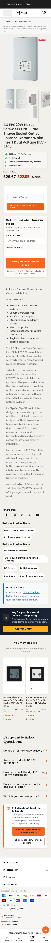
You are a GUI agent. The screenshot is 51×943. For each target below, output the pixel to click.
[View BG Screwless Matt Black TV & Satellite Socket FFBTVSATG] (14, 676)
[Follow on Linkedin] (22, 515)
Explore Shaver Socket (17, 537)
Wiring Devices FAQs (23, 594)
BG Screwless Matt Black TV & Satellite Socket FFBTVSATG (13, 700)
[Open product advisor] (45, 929)
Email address (13, 235)
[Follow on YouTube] (37, 515)
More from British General (19, 530)
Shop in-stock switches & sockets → (28, 841)
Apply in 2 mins (24, 628)
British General (28, 568)
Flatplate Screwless (31, 576)
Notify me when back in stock (26, 263)
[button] (25, 59)
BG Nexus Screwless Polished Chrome (21, 559)
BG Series (9, 568)
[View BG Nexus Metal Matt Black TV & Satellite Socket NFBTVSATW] (37, 676)
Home (7, 22)
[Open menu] (7, 13)
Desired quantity (14, 247)
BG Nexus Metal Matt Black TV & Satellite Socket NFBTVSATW (37, 700)
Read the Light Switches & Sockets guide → (28, 831)
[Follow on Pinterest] (30, 515)
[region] (25, 61)
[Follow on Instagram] (14, 515)
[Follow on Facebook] (6, 515)
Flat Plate (9, 576)
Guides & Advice (14, 4)
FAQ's (28, 4)
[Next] (44, 61)
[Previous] (6, 61)
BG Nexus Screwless (23, 22)
